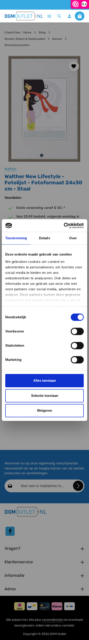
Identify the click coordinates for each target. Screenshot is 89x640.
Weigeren (44, 410)
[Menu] (49, 16)
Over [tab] (73, 238)
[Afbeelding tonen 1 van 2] (41, 155)
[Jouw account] (69, 16)
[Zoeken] (59, 16)
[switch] (77, 331)
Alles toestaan (44, 380)
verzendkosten (52, 620)
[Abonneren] (78, 486)
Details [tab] (44, 238)
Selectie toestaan (44, 396)
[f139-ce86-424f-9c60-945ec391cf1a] (44, 109)
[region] (44, 109)
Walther (10, 169)
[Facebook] (10, 531)
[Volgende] (76, 109)
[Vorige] (13, 109)
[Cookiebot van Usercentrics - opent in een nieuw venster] (64, 226)
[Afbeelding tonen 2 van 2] (47, 155)
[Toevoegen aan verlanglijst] (73, 66)
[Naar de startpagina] (24, 16)
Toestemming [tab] (16, 238)
